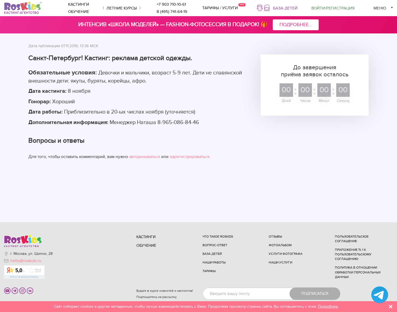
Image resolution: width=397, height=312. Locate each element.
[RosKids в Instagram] (22, 290)
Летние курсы (121, 8)
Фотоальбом (280, 245)
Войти (333, 8)
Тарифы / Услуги (220, 7)
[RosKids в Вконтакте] (30, 290)
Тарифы (209, 271)
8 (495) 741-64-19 (172, 11)
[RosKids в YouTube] (7, 290)
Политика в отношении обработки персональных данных (358, 272)
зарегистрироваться (190, 156)
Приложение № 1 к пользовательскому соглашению (353, 254)
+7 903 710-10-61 (171, 4)
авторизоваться (144, 156)
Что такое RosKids (218, 236)
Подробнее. (328, 306)
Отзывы (275, 236)
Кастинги (78, 4)
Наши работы (214, 262)
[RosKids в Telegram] (15, 290)
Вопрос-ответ (215, 245)
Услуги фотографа (285, 254)
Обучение (78, 11)
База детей (285, 8)
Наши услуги (280, 262)
